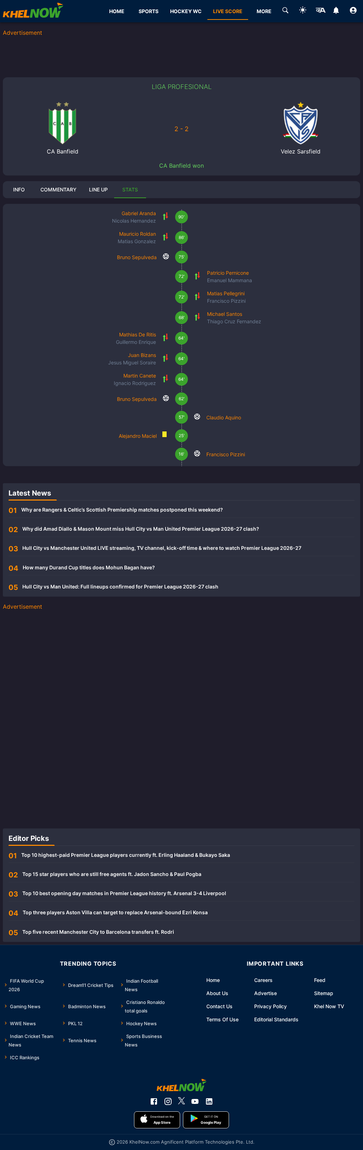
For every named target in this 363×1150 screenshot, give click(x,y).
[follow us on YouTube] (195, 1101)
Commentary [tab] (58, 189)
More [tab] (264, 11)
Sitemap (323, 993)
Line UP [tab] (98, 189)
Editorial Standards (276, 1019)
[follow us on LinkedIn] (209, 1101)
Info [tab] (19, 189)
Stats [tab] (130, 189)
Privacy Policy (270, 1006)
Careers (263, 980)
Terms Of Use (222, 1019)
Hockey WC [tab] (186, 11)
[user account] (353, 11)
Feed (319, 980)
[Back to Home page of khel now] (33, 11)
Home (213, 980)
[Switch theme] (302, 11)
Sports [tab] (148, 11)
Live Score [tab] (227, 11)
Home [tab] (116, 11)
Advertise (265, 993)
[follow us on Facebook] (154, 1101)
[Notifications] (336, 11)
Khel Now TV (329, 1006)
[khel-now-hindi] (320, 11)
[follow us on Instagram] (168, 1101)
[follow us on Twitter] (181, 1101)
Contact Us (219, 1006)
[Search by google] (285, 11)
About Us (217, 993)
